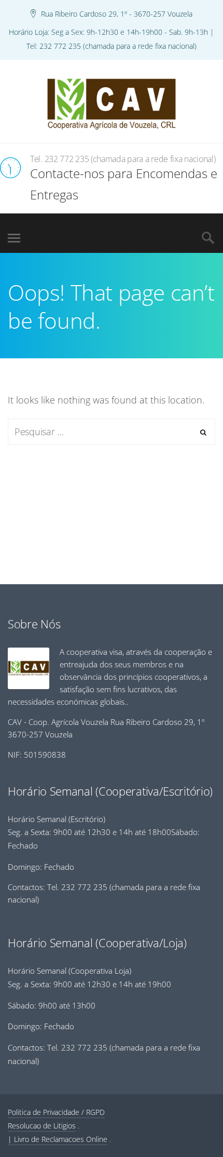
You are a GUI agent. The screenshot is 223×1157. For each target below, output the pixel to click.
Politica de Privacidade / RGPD (56, 1112)
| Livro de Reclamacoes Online (57, 1139)
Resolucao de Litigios (42, 1126)
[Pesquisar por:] (111, 431)
